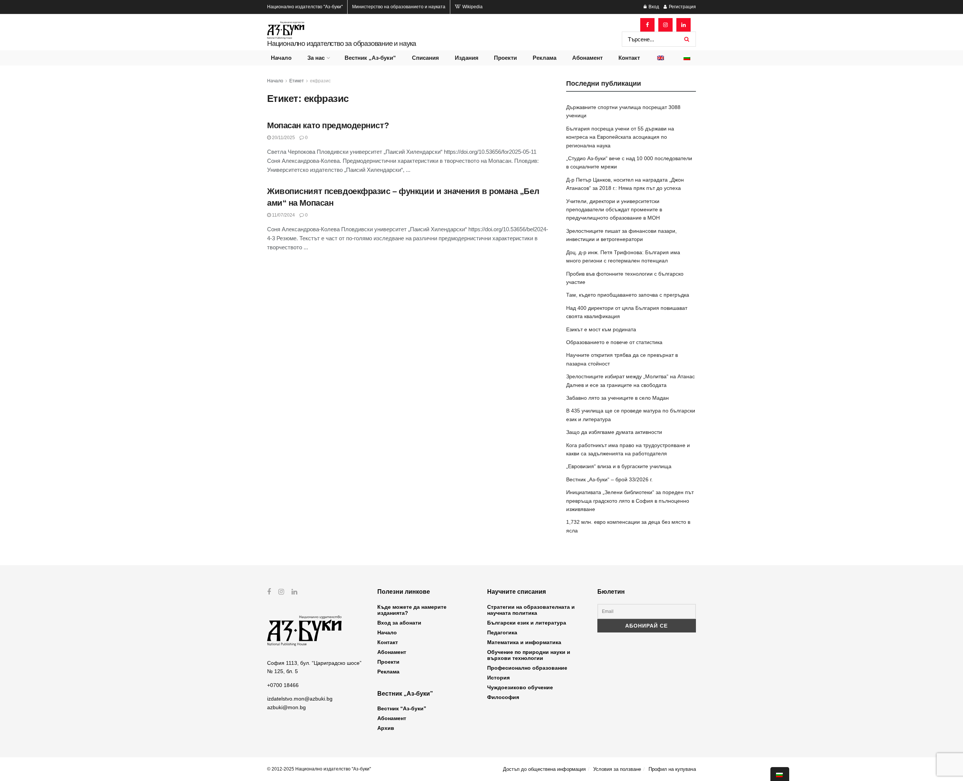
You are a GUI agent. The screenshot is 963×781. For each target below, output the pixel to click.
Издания (466, 58)
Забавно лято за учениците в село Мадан (617, 398)
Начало (281, 58)
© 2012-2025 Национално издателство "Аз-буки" (319, 769)
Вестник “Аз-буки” (401, 708)
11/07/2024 (283, 215)
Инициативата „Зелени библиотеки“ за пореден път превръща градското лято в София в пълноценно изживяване (630, 500)
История (498, 678)
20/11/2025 (283, 137)
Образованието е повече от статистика (614, 342)
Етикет (296, 80)
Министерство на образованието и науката (398, 6)
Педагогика (502, 632)
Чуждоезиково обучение (520, 687)
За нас (316, 58)
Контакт (629, 58)
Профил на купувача (672, 769)
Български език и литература (526, 623)
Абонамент (587, 58)
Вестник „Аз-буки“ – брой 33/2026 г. (609, 479)
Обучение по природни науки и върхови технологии (528, 655)
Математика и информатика (524, 642)
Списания (425, 58)
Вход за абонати (399, 623)
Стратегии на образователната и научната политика (531, 610)
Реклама (544, 58)
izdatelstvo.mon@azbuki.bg (300, 699)
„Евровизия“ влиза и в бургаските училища (618, 466)
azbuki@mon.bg (286, 707)
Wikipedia (472, 6)
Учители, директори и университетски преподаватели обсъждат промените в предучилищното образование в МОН (614, 209)
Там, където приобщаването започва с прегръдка (627, 295)
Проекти (505, 58)
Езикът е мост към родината (601, 329)
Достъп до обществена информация (544, 769)
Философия (503, 697)
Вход (653, 6)
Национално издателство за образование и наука (341, 43)
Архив (385, 728)
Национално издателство (305, 6)
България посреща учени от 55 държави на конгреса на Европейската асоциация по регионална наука (620, 137)
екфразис (320, 80)
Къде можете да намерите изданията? (412, 610)
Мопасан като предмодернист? (328, 125)
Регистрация (682, 6)
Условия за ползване (617, 769)
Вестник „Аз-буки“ (370, 58)
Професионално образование (527, 668)
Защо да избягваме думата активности (614, 432)
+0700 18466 (283, 685)
